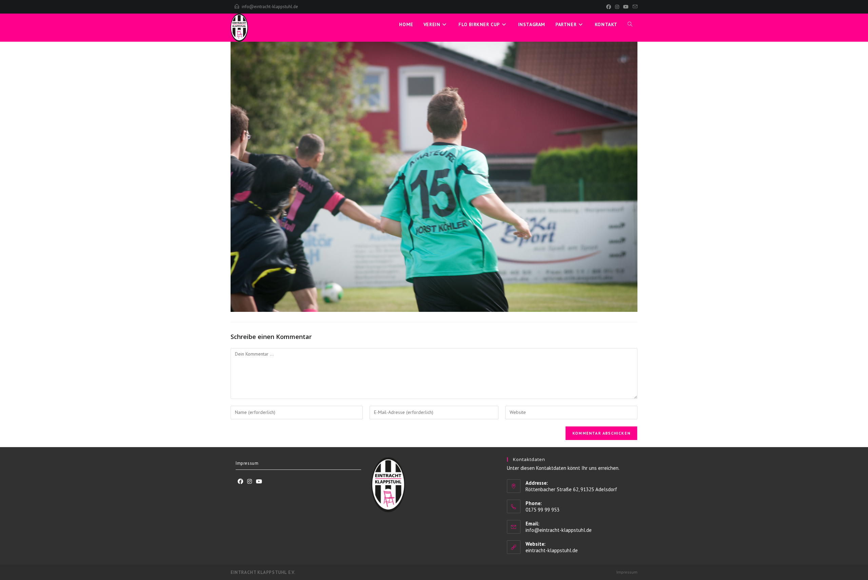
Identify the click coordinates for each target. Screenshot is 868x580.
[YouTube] (626, 6)
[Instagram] (617, 6)
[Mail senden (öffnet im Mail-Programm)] (634, 6)
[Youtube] (259, 481)
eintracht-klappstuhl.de (552, 550)
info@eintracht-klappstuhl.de (270, 6)
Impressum (247, 463)
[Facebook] (608, 6)
